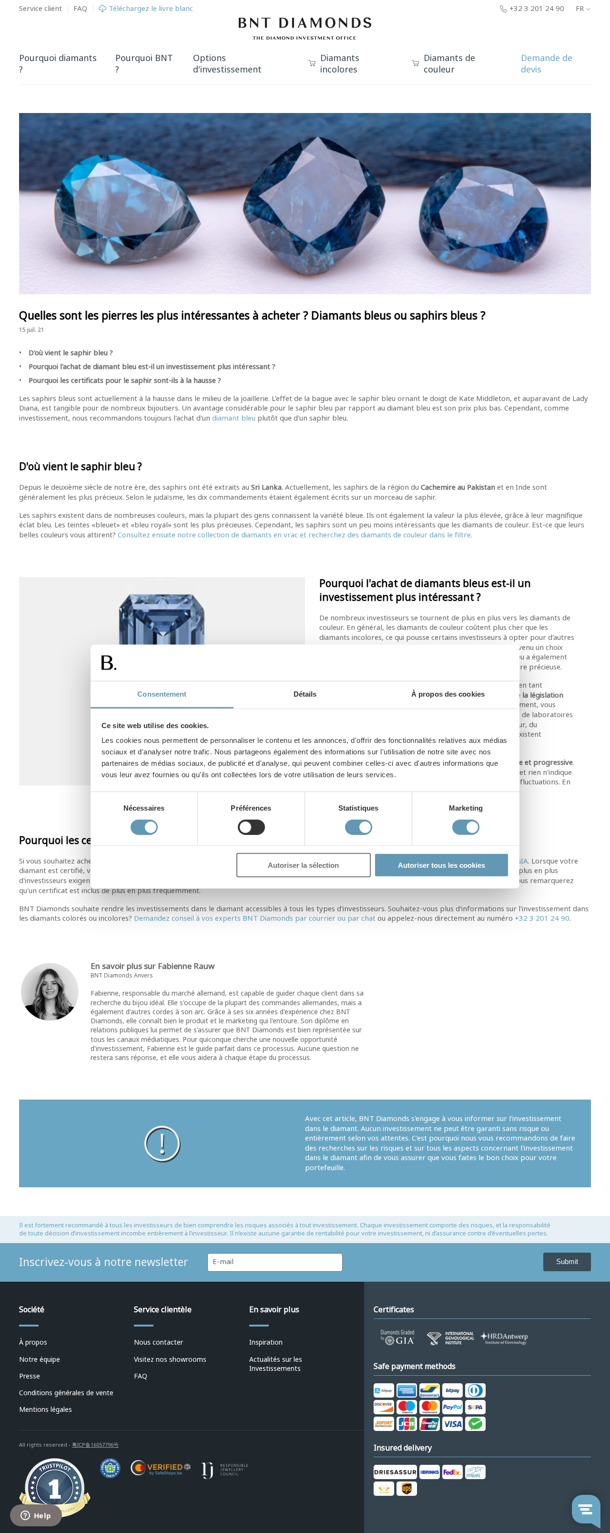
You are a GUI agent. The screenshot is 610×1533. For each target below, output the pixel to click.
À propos (33, 1342)
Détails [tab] (305, 694)
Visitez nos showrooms (170, 1359)
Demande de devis (546, 64)
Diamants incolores (339, 64)
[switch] (251, 826)
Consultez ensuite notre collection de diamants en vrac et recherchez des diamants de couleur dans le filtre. (295, 535)
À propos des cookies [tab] (448, 694)
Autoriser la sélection (303, 865)
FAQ (80, 8)
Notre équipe (39, 1359)
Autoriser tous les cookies (441, 865)
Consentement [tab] (161, 694)
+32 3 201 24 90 (542, 918)
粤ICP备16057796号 (95, 1445)
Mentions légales (45, 1409)
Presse (29, 1376)
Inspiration (266, 1342)
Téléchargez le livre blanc (151, 9)
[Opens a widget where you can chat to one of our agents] (36, 1516)
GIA (522, 861)
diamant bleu (233, 418)
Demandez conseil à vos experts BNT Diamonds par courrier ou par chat (255, 918)
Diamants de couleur (449, 64)
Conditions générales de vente (66, 1393)
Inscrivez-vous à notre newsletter (103, 1262)
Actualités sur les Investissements (275, 1364)
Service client (40, 8)
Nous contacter (158, 1342)
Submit (567, 1261)
